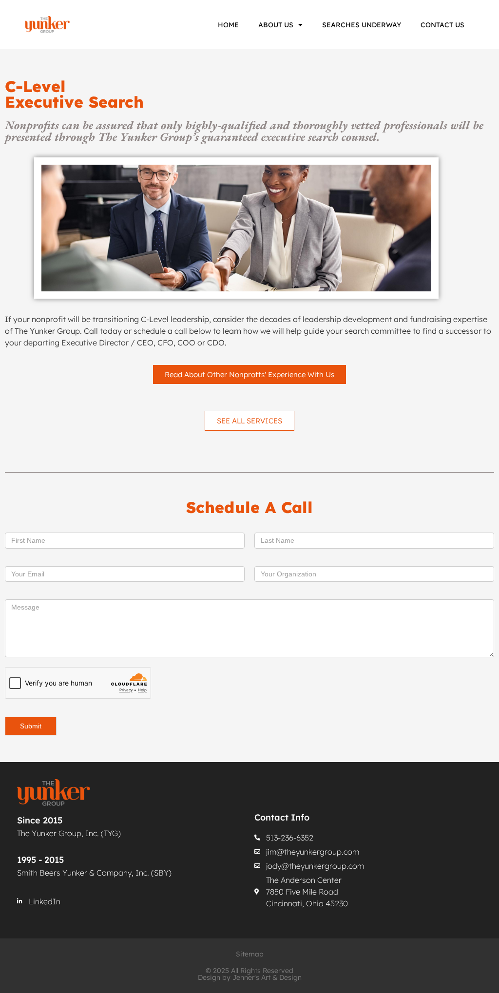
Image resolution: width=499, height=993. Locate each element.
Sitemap (250, 954)
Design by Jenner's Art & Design (250, 977)
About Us (275, 24)
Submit (30, 726)
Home (228, 24)
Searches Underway (361, 24)
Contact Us (442, 24)
